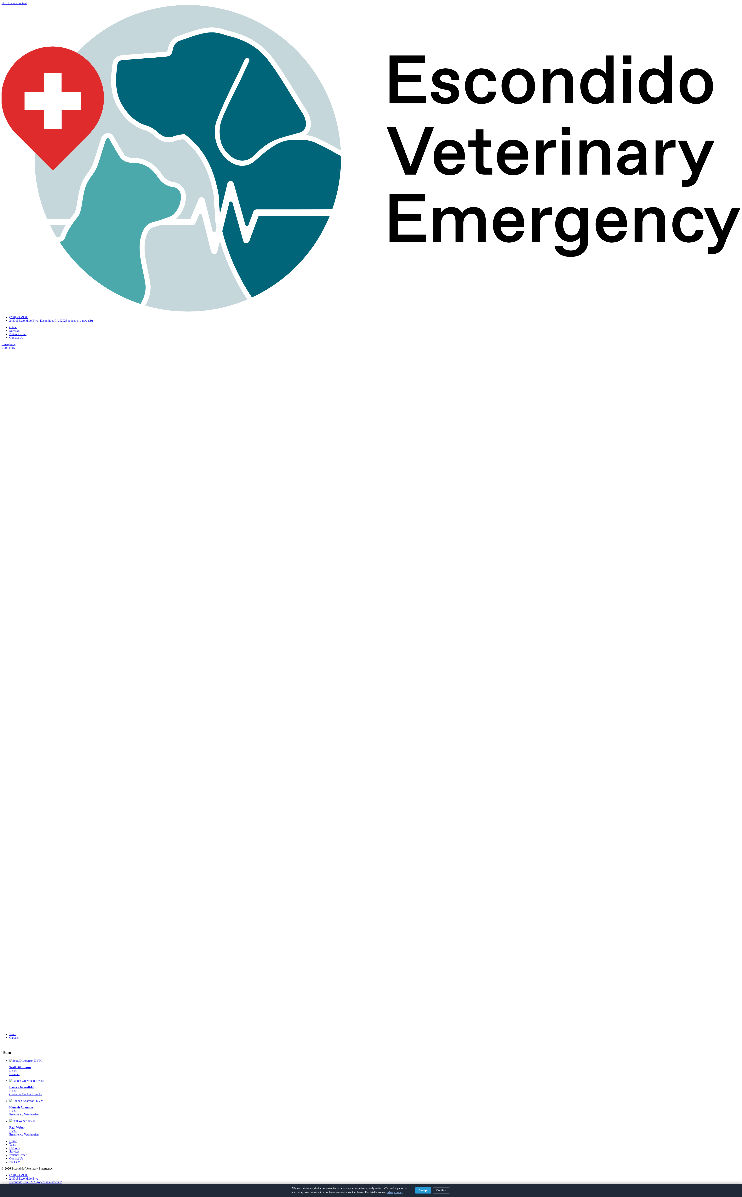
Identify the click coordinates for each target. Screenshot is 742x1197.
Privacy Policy (394, 1192)
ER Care (14, 1162)
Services (14, 330)
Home (13, 1141)
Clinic (13, 327)
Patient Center (17, 334)
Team (12, 1034)
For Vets (14, 1148)
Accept (423, 1190)
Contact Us (16, 337)
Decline (441, 1190)
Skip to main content (14, 3)
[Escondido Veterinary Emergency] (371, 310)
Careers (14, 1037)
